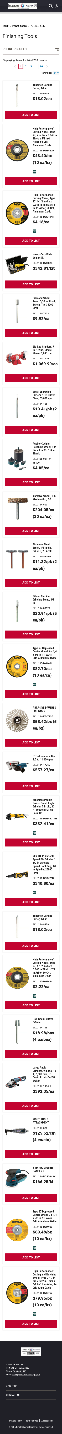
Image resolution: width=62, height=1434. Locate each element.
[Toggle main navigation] (4, 6)
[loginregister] (57, 6)
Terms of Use (32, 1421)
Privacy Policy (15, 1421)
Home (5, 26)
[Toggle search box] (50, 6)
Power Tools (19, 26)
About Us (11, 1386)
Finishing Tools (38, 26)
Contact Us (13, 1395)
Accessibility (47, 1421)
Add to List (31, 115)
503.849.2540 (19, 1371)
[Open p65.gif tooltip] (34, 171)
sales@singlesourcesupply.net (26, 1374)
